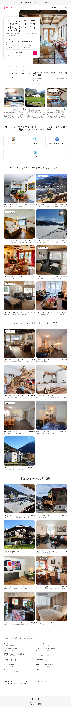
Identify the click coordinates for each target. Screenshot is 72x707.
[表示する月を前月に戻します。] (9, 52)
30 (9, 77)
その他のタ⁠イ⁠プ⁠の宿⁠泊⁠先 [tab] (10, 638)
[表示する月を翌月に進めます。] (29, 52)
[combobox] (22, 41)
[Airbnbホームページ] (8, 7)
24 (12, 74)
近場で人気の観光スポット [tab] (27, 638)
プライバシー (32, 704)
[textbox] (14, 47)
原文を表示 (47, 2)
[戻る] (32, 84)
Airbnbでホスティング (59, 7)
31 (12, 77)
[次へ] (38, 84)
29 (30, 74)
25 (16, 74)
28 (26, 74)
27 (23, 74)
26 (19, 74)
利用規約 (39, 704)
